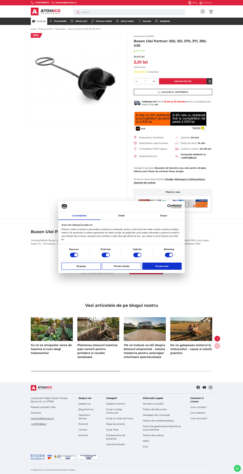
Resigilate (165, 21)
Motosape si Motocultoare (189, 179)
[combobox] (129, 12)
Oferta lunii (81, 21)
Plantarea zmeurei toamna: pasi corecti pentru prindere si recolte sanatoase (97, 351)
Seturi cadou (127, 21)
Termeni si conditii (153, 403)
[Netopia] (41, 456)
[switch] (106, 255)
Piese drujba (60, 29)
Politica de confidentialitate (158, 420)
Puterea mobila (104, 21)
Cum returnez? (198, 418)
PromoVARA (60, 21)
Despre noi (84, 403)
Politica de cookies (153, 435)
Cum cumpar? (198, 407)
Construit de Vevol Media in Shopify (60, 470)
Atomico (83, 435)
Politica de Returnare (155, 409)
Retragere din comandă (156, 415)
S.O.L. (146, 446)
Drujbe (169, 179)
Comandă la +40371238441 (174, 92)
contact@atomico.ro (42, 418)
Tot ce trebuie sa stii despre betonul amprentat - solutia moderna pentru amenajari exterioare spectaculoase (144, 351)
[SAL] (64, 456)
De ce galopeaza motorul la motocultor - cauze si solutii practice (191, 349)
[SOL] (88, 456)
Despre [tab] (163, 215)
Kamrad (147, 21)
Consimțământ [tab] (79, 215)
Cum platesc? (198, 412)
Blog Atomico (86, 409)
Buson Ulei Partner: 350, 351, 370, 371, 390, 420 (85, 29)
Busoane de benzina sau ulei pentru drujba (180, 168)
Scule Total (112, 429)
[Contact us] (237, 468)
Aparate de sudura (145, 182)
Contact (82, 429)
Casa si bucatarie (115, 444)
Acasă (33, 29)
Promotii (83, 424)
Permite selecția (121, 266)
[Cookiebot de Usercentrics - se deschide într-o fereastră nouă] (169, 206)
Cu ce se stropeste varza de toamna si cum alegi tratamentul (51, 349)
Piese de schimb (45, 29)
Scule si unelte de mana (119, 418)
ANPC (146, 441)
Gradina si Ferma (115, 403)
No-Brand (158, 137)
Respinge (81, 266)
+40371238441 (38, 424)
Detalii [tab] (121, 215)
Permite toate (161, 266)
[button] (210, 11)
